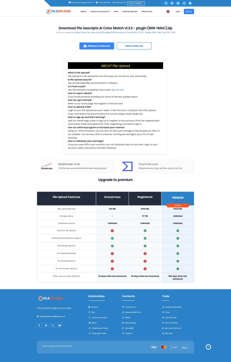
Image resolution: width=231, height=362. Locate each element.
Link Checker (171, 317)
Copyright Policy (99, 333)
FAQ (93, 312)
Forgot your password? (100, 11)
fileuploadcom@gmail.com (52, 316)
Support (129, 333)
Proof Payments (136, 3)
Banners (169, 333)
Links (167, 312)
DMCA (127, 317)
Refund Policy (171, 323)
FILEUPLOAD (67, 346)
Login (178, 11)
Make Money (130, 323)
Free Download (134, 46)
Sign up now (117, 89)
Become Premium (172, 328)
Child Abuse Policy (99, 328)
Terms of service (99, 317)
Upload (83, 11)
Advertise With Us (133, 312)
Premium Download (99, 46)
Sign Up (189, 11)
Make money (147, 11)
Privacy (94, 307)
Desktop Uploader (130, 11)
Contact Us (130, 307)
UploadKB (129, 328)
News (116, 11)
